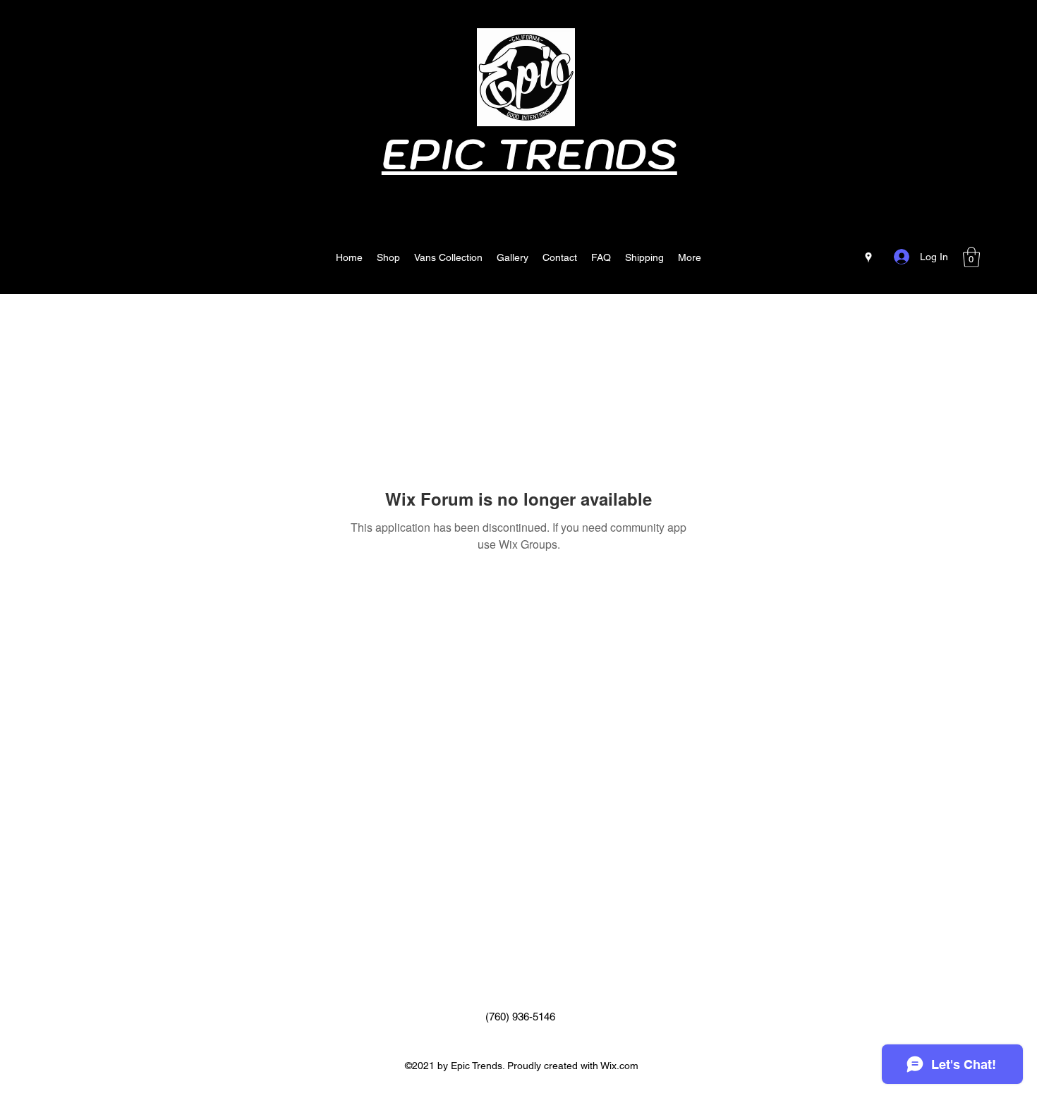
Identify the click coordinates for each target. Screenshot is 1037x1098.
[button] (971, 257)
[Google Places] (868, 257)
